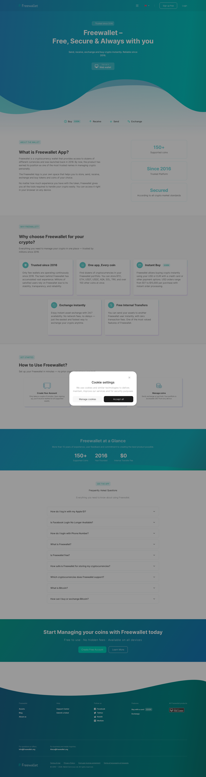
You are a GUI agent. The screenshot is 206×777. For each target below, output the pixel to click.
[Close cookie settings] (129, 377)
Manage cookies (87, 399)
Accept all (118, 399)
